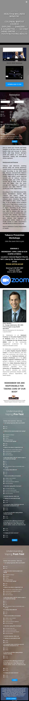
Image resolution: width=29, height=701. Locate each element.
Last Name (17, 99)
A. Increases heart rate (10, 488)
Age (11, 111)
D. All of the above (9, 440)
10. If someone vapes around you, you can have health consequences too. (13, 645)
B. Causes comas (8, 480)
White (3, 129)
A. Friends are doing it (9, 434)
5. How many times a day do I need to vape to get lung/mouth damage (14, 598)
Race (2, 122)
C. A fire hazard (8, 453)
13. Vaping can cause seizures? (10, 533)
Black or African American (7, 133)
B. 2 (5, 463)
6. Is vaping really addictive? (10, 469)
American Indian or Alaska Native (9, 124)
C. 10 (6, 464)
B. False (6, 502)
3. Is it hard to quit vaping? (9, 441)
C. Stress (6, 438)
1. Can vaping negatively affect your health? (14, 423)
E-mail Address (4, 105)
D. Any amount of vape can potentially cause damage (14, 467)
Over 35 (13, 114)
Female (3, 116)
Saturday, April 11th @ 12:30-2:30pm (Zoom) (11, 136)
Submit (15, 141)
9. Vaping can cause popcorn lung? (11, 498)
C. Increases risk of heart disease (12, 491)
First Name (3, 99)
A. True (6, 500)
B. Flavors (7, 436)
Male (3, 114)
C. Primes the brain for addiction (12, 481)
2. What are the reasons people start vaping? (14, 431)
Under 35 (13, 116)
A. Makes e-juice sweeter (10, 478)
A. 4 (5, 461)
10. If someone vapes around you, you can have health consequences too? (13, 505)
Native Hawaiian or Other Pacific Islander (11, 127)
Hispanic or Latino (6, 126)
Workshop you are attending (8, 134)
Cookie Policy (20, 696)
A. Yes (6, 426)
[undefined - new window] (14, 280)
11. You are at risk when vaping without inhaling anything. (13, 653)
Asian (3, 131)
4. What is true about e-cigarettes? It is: (13, 447)
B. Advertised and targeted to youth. (13, 451)
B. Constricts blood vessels (10, 490)
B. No (6, 428)
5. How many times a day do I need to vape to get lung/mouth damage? (14, 458)
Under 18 (13, 117)
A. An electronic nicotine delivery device (13, 449)
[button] (14, 84)
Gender (2, 111)
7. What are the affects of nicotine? (12, 476)
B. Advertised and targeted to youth (12, 591)
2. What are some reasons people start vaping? (12, 571)
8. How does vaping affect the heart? (12, 486)
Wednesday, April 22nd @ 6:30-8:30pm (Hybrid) (12, 138)
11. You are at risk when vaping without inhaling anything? (13, 513)
